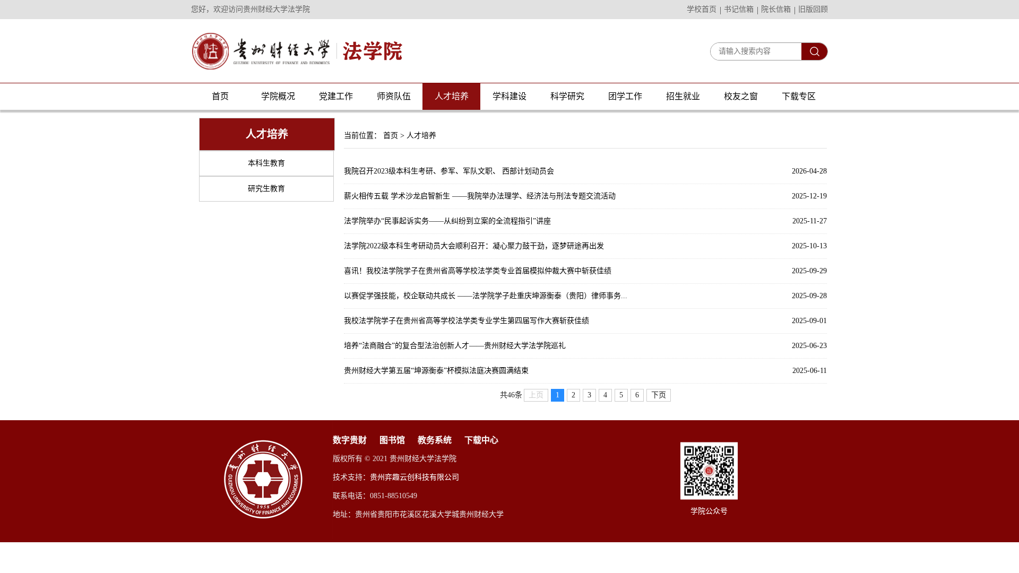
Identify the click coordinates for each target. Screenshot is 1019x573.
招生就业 (683, 96)
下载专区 (799, 96)
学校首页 (701, 9)
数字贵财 (350, 440)
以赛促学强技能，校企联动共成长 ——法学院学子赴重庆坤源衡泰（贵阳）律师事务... (485, 296)
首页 (220, 96)
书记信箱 (739, 9)
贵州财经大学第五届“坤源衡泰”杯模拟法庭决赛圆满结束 (436, 371)
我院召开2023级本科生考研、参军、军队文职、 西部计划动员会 (449, 171)
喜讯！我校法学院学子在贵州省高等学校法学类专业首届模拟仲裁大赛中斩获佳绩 (477, 271)
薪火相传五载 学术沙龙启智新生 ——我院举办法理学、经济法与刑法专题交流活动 (480, 196)
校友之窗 (741, 96)
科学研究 (567, 96)
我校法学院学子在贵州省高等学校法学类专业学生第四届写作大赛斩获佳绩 (466, 321)
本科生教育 (266, 163)
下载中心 (481, 440)
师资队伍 (394, 96)
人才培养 (452, 96)
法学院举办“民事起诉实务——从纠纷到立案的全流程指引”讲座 (447, 221)
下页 (658, 395)
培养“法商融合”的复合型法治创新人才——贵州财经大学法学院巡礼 (455, 346)
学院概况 (278, 96)
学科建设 (509, 96)
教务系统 (435, 440)
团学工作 (625, 96)
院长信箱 (776, 9)
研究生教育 (266, 189)
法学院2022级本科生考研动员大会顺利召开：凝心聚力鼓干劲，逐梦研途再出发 (474, 246)
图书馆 (392, 440)
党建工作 (336, 96)
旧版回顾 (813, 9)
